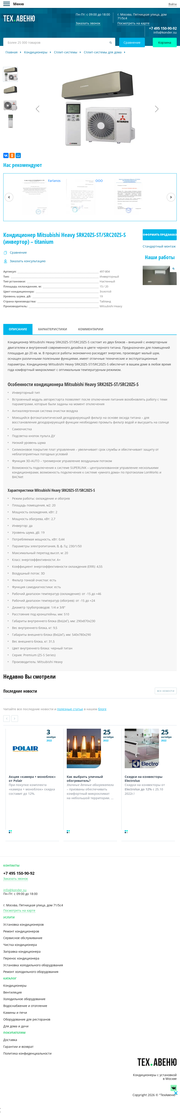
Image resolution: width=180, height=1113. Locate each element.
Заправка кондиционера (22, 951)
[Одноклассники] (12, 155)
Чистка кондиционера (20, 945)
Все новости (166, 690)
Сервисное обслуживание (22, 938)
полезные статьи (70, 709)
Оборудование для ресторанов (26, 1019)
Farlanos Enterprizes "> (40, 197)
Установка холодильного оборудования (33, 965)
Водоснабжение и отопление (25, 1006)
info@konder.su (165, 32)
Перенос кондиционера (21, 958)
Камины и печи (15, 1012)
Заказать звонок (15, 879)
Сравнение (132, 42)
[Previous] (9, 197)
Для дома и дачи (16, 1026)
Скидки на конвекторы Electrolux (143, 779)
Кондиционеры (15, 985)
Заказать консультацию (28, 261)
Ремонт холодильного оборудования (30, 972)
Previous (6, 718)
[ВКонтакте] (6, 155)
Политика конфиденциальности (27, 1053)
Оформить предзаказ (160, 235)
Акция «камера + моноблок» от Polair (32, 779)
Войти (173, 4)
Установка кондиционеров (23, 924)
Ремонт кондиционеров (21, 931)
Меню (8, 4)
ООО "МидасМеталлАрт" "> (89, 197)
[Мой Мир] (18, 155)
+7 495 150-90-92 (163, 28)
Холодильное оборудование (24, 999)
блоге (102, 709)
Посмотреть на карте (133, 23)
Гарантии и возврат (18, 1046)
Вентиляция (12, 992)
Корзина (164, 42)
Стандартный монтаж (159, 246)
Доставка (10, 1040)
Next (14, 718)
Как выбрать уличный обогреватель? (85, 779)
